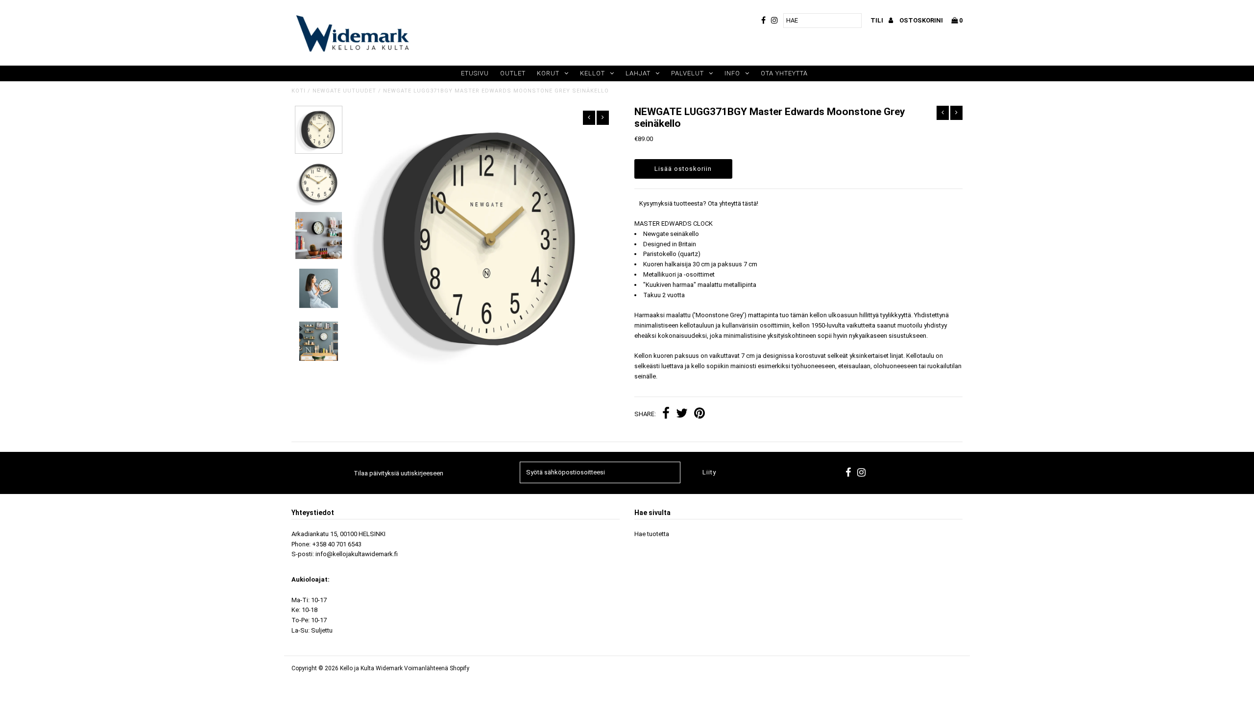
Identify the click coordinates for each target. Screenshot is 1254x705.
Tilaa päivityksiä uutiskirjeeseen (398, 473)
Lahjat (638, 73)
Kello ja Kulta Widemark (371, 668)
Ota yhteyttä (784, 73)
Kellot (592, 73)
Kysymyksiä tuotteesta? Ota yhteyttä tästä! (698, 203)
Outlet (513, 73)
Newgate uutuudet (344, 91)
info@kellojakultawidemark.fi (356, 554)
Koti (298, 91)
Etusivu (475, 73)
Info (732, 73)
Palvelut (687, 73)
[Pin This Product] (699, 414)
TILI (877, 20)
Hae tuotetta (651, 534)
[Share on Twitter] (682, 414)
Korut (548, 73)
